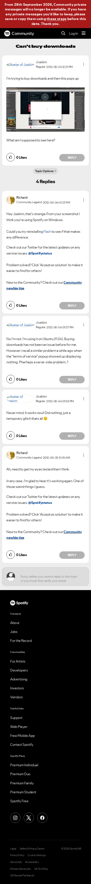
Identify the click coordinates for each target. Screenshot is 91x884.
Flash (47, 231)
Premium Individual (24, 765)
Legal (13, 848)
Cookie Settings (37, 855)
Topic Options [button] (44, 171)
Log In (73, 33)
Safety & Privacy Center (32, 848)
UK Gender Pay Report (22, 875)
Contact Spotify (21, 744)
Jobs (13, 631)
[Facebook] (42, 818)
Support (16, 717)
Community (23, 33)
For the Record (21, 640)
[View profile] (20, 64)
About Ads (16, 862)
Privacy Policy (17, 855)
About (14, 622)
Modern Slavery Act (20, 869)
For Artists (17, 661)
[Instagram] (15, 818)
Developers (19, 670)
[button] (83, 64)
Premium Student (23, 792)
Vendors (16, 697)
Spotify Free (19, 801)
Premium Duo (20, 774)
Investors (17, 688)
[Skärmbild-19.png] (45, 109)
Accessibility (32, 862)
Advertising (18, 679)
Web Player (18, 726)
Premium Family (22, 783)
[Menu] (83, 33)
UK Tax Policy (41, 869)
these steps (56, 18)
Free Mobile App (22, 735)
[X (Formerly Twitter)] (29, 818)
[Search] (63, 33)
